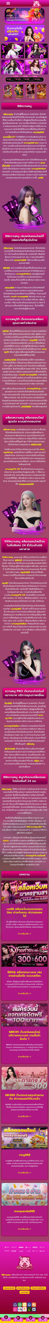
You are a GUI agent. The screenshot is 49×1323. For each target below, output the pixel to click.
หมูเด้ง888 (25, 572)
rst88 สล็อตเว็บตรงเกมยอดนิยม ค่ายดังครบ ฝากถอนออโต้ (24, 912)
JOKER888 (26, 406)
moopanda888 (26, 484)
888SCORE (36, 444)
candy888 (16, 608)
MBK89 (18, 560)
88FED (6, 331)
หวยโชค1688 (10, 359)
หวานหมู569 (38, 132)
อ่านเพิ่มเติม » (24, 933)
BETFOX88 (10, 748)
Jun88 (5, 583)
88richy (30, 743)
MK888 (6, 267)
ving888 (33, 340)
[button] (8, 3)
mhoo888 (9, 287)
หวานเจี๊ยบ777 (9, 136)
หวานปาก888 (20, 260)
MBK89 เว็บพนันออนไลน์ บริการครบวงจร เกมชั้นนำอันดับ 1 (24, 1035)
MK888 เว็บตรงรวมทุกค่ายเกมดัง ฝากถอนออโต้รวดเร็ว (24, 1097)
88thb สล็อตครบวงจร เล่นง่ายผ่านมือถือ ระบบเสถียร (24, 974)
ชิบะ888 (8, 703)
